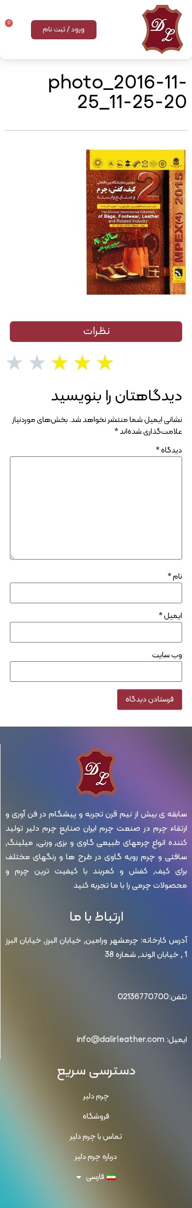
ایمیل (170, 616)
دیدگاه (169, 450)
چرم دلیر (96, 1096)
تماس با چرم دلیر (96, 1137)
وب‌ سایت (167, 655)
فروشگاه (96, 1117)
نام (174, 577)
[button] (121, 30)
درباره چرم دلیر (96, 1157)
